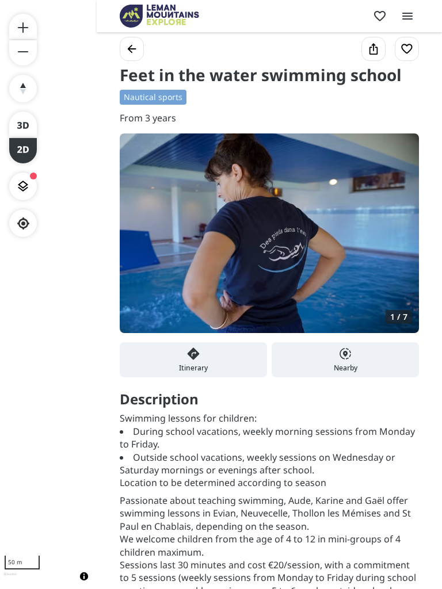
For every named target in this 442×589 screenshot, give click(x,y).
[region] (48, 294)
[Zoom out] (23, 53)
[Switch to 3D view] (23, 124)
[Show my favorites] (379, 16)
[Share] (373, 49)
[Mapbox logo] (10, 579)
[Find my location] (23, 223)
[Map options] (23, 186)
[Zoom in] (23, 26)
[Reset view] (23, 88)
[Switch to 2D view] (23, 150)
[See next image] (398, 240)
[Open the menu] (407, 16)
